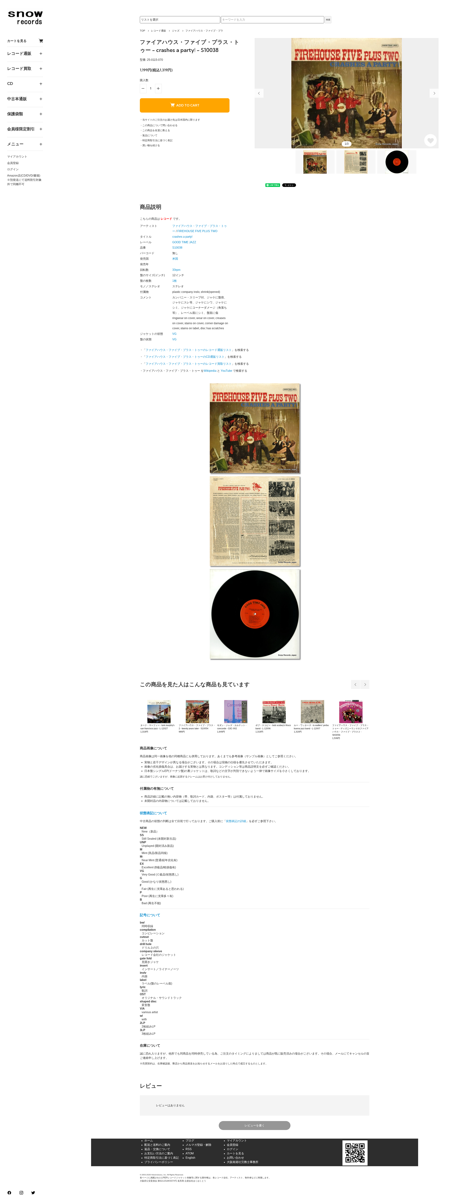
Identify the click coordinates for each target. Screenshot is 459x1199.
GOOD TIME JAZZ (184, 242)
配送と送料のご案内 (157, 1144)
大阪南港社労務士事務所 (242, 1162)
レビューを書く (255, 1125)
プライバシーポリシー (158, 1162)
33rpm (176, 269)
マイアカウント (17, 156)
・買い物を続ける (150, 145)
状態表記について (153, 813)
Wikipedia (210, 370)
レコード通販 (158, 30)
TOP (142, 30)
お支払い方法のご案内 (158, 1153)
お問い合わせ (235, 1157)
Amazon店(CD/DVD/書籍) (23, 175)
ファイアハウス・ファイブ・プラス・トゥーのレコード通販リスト (189, 349)
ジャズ (175, 30)
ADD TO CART (187, 105)
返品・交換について (157, 1149)
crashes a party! (182, 236)
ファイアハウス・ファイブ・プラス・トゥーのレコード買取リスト (189, 363)
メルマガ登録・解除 (198, 1144)
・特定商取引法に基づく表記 (156, 140)
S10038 (177, 247)
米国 (175, 258)
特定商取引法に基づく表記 (161, 1157)
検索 (328, 19)
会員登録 (13, 163)
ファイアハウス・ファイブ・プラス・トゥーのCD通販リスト (185, 356)
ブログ (190, 1140)
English (190, 1157)
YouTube (226, 370)
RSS (189, 1149)
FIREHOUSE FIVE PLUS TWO (197, 231)
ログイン (13, 169)
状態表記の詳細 (236, 821)
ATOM (190, 1153)
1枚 (174, 280)
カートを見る (17, 41)
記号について (150, 915)
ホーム (148, 1140)
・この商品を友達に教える (155, 130)
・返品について (148, 135)
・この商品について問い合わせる (159, 125)
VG (174, 333)
